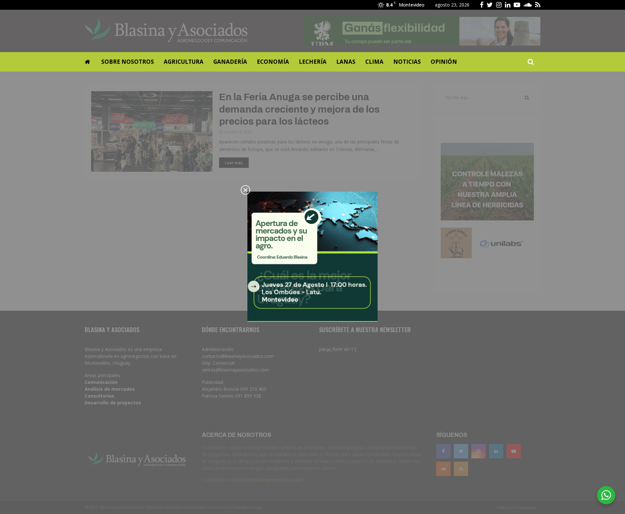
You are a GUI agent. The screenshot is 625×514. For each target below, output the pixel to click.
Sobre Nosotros (127, 61)
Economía (273, 61)
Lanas (345, 61)
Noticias (407, 61)
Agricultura (183, 61)
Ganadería (230, 61)
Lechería (312, 61)
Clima (374, 61)
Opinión (444, 61)
